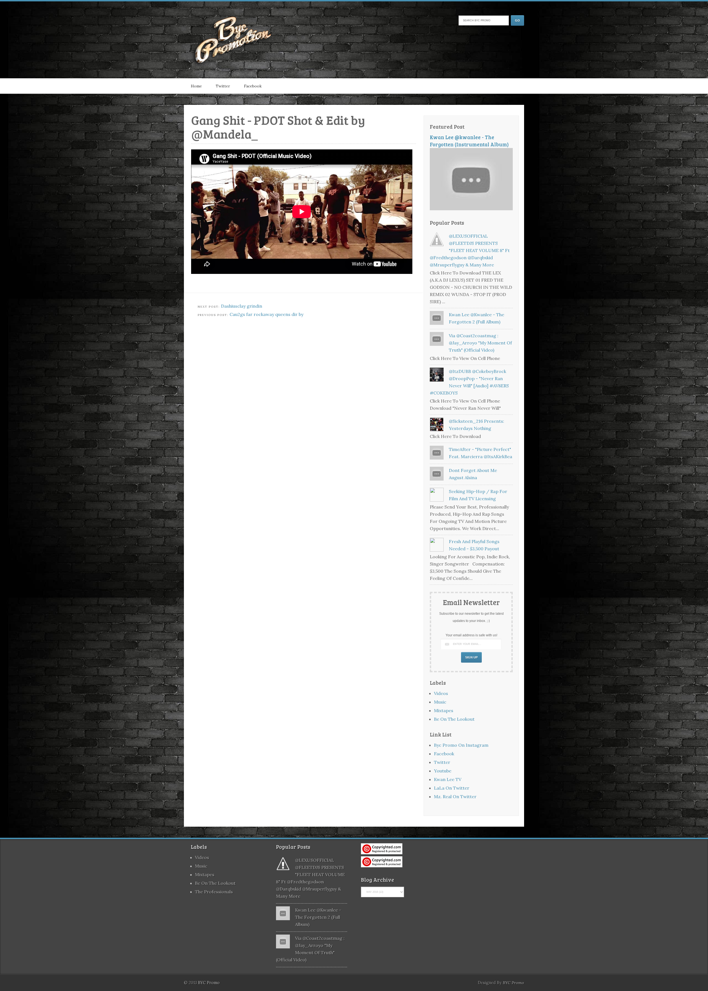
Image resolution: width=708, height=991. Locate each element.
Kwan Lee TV (447, 779)
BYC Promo (513, 982)
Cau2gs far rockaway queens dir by (266, 314)
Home (196, 86)
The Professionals (214, 891)
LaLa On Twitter (451, 788)
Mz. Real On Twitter (455, 796)
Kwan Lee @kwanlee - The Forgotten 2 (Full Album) (318, 917)
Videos (441, 693)
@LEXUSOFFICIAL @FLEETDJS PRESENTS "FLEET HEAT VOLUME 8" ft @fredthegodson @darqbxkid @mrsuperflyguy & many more (470, 250)
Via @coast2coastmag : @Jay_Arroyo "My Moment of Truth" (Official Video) (480, 343)
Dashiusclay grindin (241, 306)
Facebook (253, 86)
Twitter (223, 86)
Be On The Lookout (454, 719)
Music (440, 702)
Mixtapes (443, 710)
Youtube (442, 771)
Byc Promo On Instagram (461, 745)
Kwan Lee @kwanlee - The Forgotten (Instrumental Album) (469, 141)
